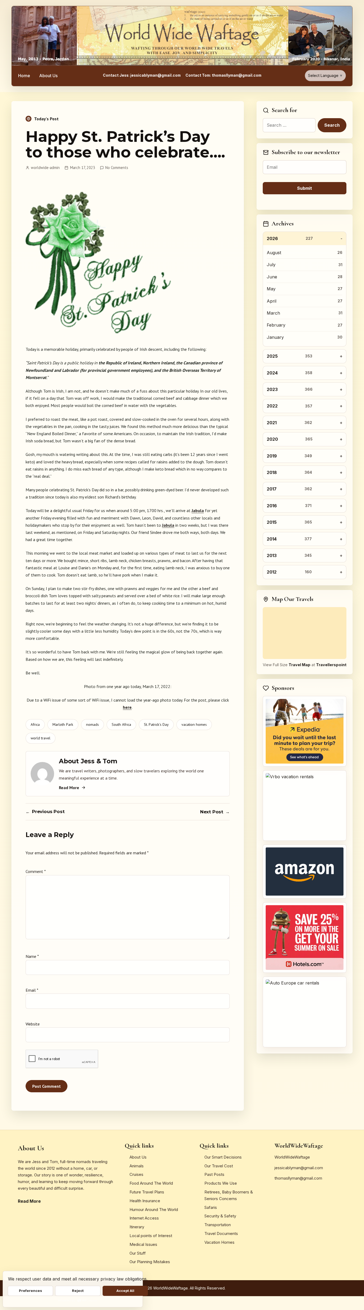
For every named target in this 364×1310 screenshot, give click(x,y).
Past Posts (214, 1174)
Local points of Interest (151, 1235)
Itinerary (137, 1226)
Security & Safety (220, 1215)
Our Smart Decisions (223, 1157)
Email (32, 990)
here (127, 707)
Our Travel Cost (218, 1165)
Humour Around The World (154, 1209)
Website (33, 1024)
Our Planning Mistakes (150, 1261)
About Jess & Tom (88, 761)
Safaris (210, 1207)
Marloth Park (62, 724)
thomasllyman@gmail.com (298, 1178)
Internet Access (144, 1218)
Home (24, 75)
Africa (35, 724)
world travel (40, 738)
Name (32, 956)
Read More (69, 787)
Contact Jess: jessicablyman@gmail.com (142, 75)
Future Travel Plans (147, 1191)
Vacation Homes (219, 1242)
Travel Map (299, 664)
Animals (137, 1165)
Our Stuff (138, 1253)
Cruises (136, 1174)
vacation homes (194, 724)
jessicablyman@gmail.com (298, 1167)
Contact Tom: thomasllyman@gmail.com (223, 75)
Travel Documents (221, 1233)
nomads (92, 724)
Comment (36, 871)
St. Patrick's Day (156, 724)
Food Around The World (151, 1183)
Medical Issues (143, 1244)
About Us (48, 75)
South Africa (121, 724)
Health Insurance (145, 1200)
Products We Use (220, 1183)
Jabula (198, 510)
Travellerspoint (331, 664)
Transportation (217, 1224)
